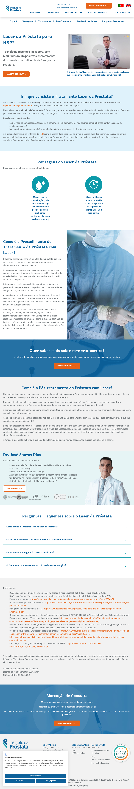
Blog (93, 756)
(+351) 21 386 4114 (51, 748)
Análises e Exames (73, 13)
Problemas (35, 13)
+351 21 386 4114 (63, 5)
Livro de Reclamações (100, 763)
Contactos (120, 13)
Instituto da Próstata (99, 13)
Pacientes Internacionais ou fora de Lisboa (100, 750)
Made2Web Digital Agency (77, 785)
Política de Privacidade (100, 760)
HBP (41, 134)
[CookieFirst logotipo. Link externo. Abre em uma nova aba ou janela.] (6, 755)
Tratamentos (53, 13)
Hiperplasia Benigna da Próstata (18, 105)
